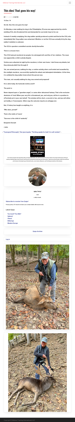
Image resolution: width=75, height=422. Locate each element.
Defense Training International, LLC (23, 420)
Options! (10, 216)
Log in (8, 239)
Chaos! (10, 218)
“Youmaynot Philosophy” (11, 132)
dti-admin (9, 17)
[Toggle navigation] (70, 3)
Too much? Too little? (14, 214)
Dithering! (11, 221)
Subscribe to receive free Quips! (17, 201)
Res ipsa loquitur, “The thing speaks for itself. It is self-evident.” (40, 132)
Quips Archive (37, 231)
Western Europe (13, 223)
